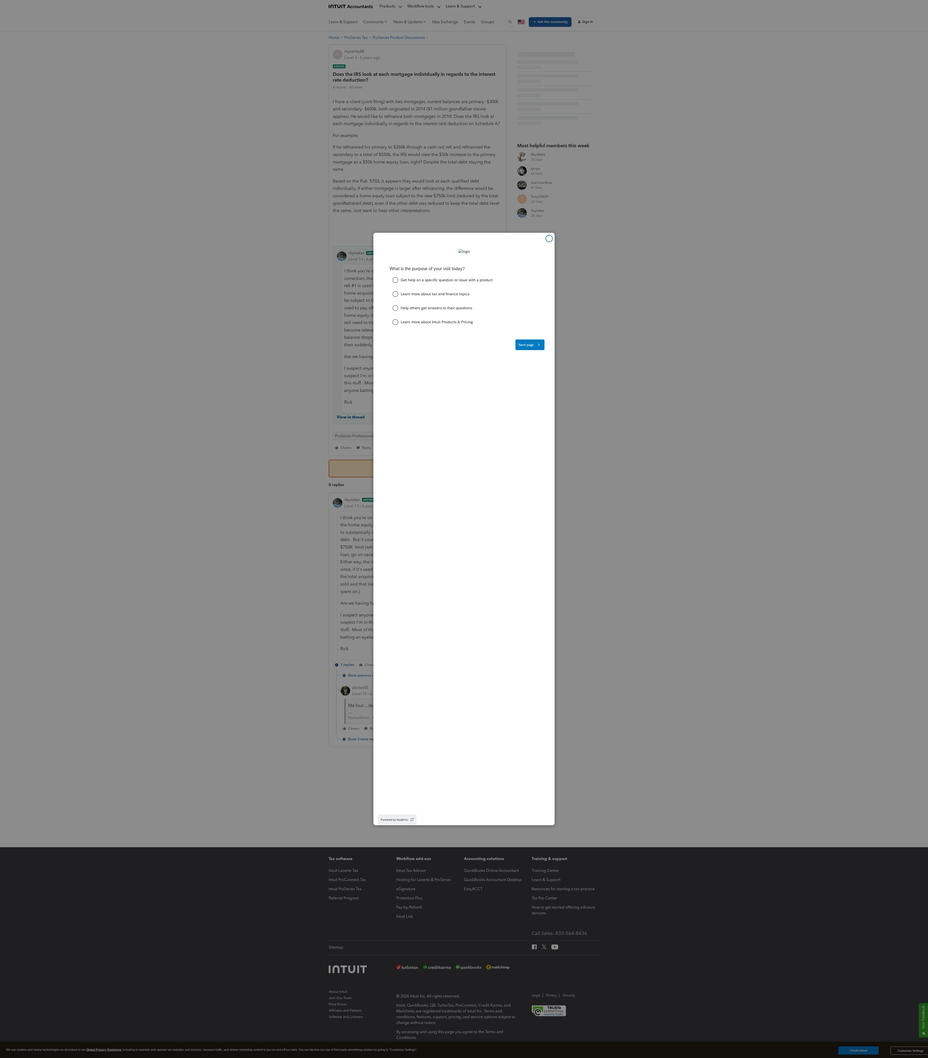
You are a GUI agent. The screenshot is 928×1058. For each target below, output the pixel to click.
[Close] (549, 238)
